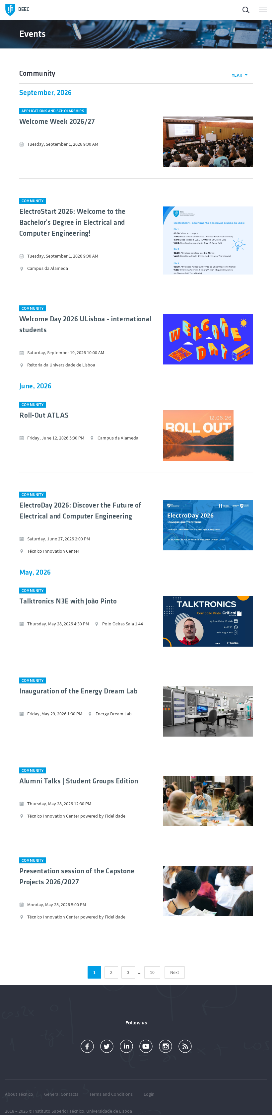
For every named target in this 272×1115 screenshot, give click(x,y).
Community (32, 200)
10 (152, 972)
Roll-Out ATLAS (44, 416)
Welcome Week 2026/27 (57, 122)
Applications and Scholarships (53, 110)
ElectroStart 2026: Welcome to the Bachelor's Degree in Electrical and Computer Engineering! (72, 223)
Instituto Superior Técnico (58, 1111)
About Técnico (19, 1094)
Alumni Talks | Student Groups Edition (78, 781)
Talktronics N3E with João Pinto (68, 601)
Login (149, 1094)
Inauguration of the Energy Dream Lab (78, 691)
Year (237, 75)
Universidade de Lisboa (109, 1111)
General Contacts (61, 1094)
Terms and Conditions (111, 1094)
